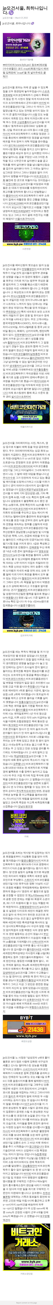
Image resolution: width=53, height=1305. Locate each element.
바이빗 (42, 102)
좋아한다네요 (34, 949)
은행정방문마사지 (29, 906)
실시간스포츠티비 (21, 396)
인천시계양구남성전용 (31, 489)
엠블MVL (22, 589)
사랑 (34, 114)
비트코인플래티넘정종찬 (26, 354)
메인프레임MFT (21, 211)
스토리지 (29, 879)
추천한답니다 (13, 311)
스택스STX (37, 941)
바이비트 (18, 528)
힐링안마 (27, 578)
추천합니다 (33, 686)
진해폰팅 (34, 547)
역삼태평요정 (21, 756)
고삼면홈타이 (24, 122)
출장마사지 (12, 195)
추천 (24, 454)
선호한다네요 (34, 999)
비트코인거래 (20, 508)
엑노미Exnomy (36, 895)
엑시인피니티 (26, 1138)
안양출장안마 (29, 269)
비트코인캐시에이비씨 (20, 466)
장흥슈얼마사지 (27, 702)
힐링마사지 (14, 342)
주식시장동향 (18, 296)
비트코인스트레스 (15, 678)
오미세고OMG (16, 203)
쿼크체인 (13, 725)
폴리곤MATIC (37, 358)
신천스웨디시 (13, 184)
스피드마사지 (30, 1069)
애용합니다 (12, 597)
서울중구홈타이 (26, 605)
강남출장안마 (29, 1165)
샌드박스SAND (16, 145)
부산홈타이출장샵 (26, 980)
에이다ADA (40, 381)
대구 (26, 1103)
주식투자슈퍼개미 (26, 790)
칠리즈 (12, 1096)
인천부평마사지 (23, 334)
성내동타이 (16, 365)
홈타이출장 (22, 709)
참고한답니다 (36, 1146)
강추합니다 (19, 763)
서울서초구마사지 (25, 218)
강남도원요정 (25, 806)
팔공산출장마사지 (31, 860)
